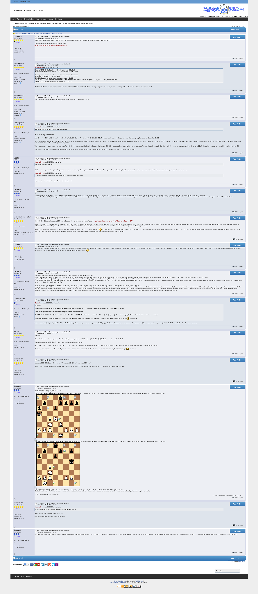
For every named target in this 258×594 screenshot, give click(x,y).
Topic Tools (235, 29)
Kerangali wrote (40, 127)
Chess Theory (16, 19)
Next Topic (241, 26)
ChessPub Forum (21, 23)
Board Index (29, 19)
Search (44, 19)
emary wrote (39, 67)
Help (37, 19)
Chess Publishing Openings (37, 23)
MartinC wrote (39, 303)
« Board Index (19, 576)
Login (33, 10)
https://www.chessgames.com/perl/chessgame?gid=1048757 (113, 221)
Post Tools (237, 37)
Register (40, 10)
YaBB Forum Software (117, 583)
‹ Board (27, 576)
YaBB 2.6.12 (139, 581)
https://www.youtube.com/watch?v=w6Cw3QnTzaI (51, 45)
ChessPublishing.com (222, 16)
